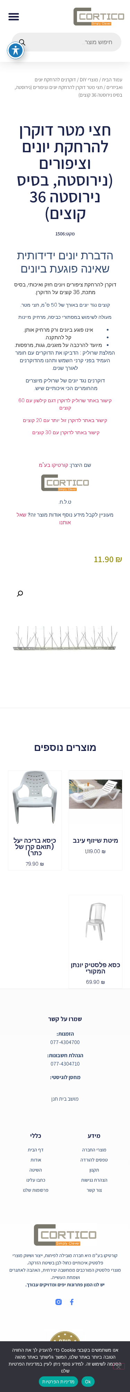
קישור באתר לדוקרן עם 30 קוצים (65, 432)
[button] (14, 16)
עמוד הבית (112, 79)
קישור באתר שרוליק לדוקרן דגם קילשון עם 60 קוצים (65, 404)
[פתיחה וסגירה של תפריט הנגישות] (15, 50)
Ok (88, 1381)
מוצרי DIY (89, 79)
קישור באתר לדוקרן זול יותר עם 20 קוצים (65, 420)
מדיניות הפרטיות (58, 1381)
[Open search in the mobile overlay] (66, 42)
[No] (119, 1366)
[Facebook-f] (72, 1302)
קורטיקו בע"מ (53, 465)
